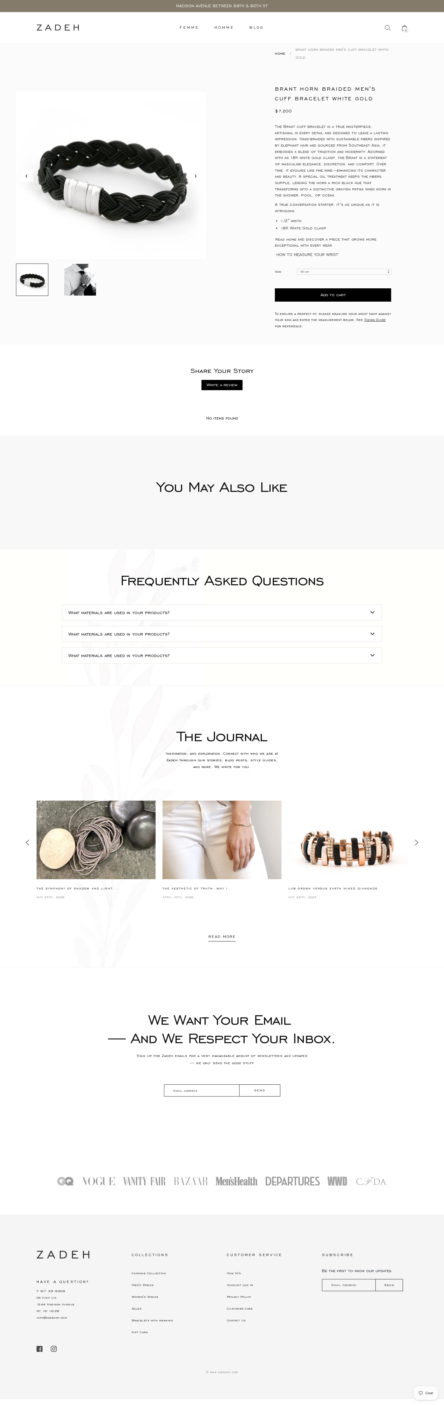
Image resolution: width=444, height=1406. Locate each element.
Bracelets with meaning (152, 1320)
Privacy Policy (239, 1297)
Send (389, 1285)
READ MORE (222, 936)
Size (278, 272)
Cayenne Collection (149, 1273)
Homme (224, 27)
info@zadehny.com (52, 1318)
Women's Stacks (145, 1297)
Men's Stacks (143, 1285)
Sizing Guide (375, 320)
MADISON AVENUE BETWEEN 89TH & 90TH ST (222, 6)
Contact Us (236, 1320)
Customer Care (240, 1308)
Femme (189, 27)
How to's (234, 1273)
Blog (256, 27)
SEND (259, 1090)
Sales (136, 1308)
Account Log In (240, 1285)
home (280, 53)
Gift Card (140, 1332)
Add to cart (333, 294)
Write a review (222, 384)
